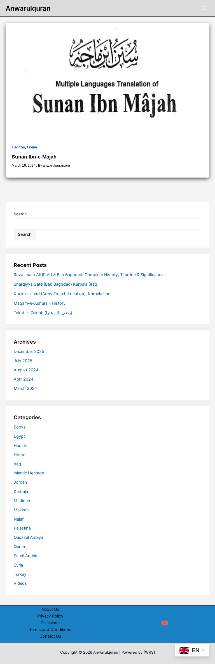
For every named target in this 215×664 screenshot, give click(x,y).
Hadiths (18, 147)
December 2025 (29, 351)
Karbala (21, 491)
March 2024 (25, 388)
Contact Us (50, 636)
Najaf (19, 519)
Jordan (20, 482)
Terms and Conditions (50, 629)
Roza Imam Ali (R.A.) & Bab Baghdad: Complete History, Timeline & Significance (88, 274)
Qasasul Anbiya (28, 537)
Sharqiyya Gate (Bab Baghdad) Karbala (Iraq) (56, 284)
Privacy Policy (50, 616)
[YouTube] (164, 622)
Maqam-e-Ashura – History (40, 303)
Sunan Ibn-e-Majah (34, 157)
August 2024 (26, 369)
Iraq (17, 464)
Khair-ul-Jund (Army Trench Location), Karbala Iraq (62, 293)
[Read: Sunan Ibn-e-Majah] (107, 79)
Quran (19, 546)
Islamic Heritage (29, 473)
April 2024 (23, 379)
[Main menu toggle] (203, 8)
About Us (50, 609)
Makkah (21, 509)
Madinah (22, 500)
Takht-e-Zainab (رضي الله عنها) (43, 312)
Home (32, 147)
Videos (20, 583)
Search (20, 213)
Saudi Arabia (25, 555)
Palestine (22, 528)
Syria (18, 565)
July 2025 (23, 360)
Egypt (19, 436)
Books (20, 427)
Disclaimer (50, 622)
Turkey (20, 574)
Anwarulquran (28, 8)
